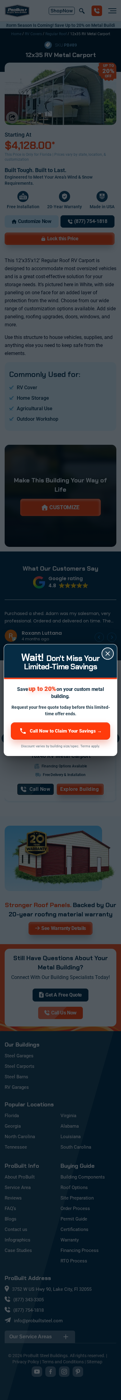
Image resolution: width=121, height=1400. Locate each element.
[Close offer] (107, 653)
